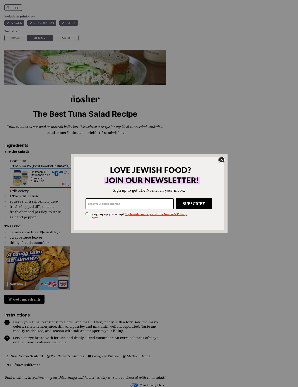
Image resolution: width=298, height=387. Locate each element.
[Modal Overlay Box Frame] (149, 193)
